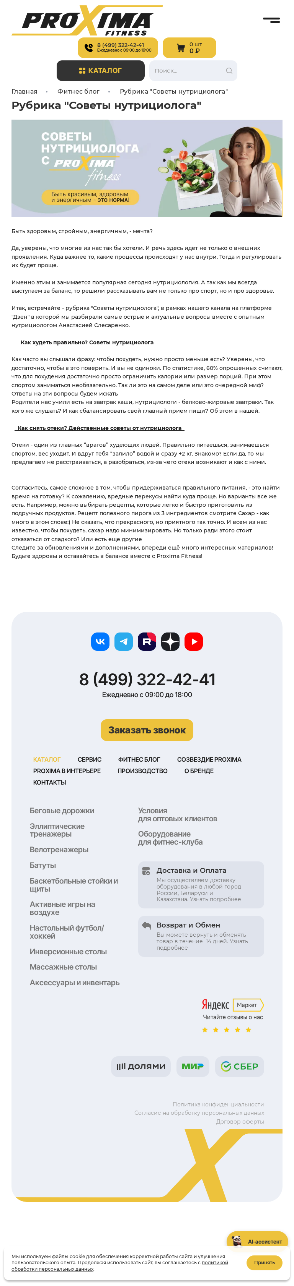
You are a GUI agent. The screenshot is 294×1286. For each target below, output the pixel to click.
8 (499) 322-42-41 (147, 679)
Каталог (105, 70)
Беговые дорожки (62, 810)
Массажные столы (63, 966)
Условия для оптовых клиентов (177, 814)
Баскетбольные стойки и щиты (74, 885)
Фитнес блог (139, 759)
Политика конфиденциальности (218, 1104)
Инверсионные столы (68, 951)
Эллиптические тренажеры (57, 830)
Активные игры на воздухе (62, 908)
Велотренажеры (59, 849)
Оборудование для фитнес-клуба (170, 838)
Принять (264, 1262)
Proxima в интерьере (67, 771)
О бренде (199, 771)
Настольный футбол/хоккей (67, 932)
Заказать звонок (147, 730)
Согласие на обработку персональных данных (199, 1112)
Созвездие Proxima (209, 759)
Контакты (49, 782)
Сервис (89, 759)
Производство (143, 771)
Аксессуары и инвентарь (75, 982)
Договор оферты (240, 1121)
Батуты (43, 865)
